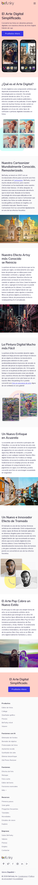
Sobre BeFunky (7, 835)
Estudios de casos (8, 820)
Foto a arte (6, 779)
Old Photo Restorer (9, 760)
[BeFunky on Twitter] (8, 864)
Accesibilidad (18, 879)
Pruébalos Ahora (12, 33)
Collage (4, 711)
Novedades (6, 816)
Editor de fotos (7, 707)
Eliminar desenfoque (9, 756)
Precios (4, 719)
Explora (4, 824)
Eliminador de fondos (9, 738)
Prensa (4, 843)
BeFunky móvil (7, 722)
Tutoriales (5, 813)
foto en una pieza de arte (21, 383)
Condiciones (22, 876)
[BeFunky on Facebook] (13, 864)
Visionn (4, 726)
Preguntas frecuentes (10, 809)
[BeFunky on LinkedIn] (22, 864)
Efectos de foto (8, 771)
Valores (4, 839)
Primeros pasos (7, 801)
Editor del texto (7, 783)
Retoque (5, 775)
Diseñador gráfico (8, 715)
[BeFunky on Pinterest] (3, 864)
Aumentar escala (8, 749)
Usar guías (6, 805)
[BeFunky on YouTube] (27, 864)
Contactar (5, 850)
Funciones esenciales (10, 786)
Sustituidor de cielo (9, 753)
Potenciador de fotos (10, 745)
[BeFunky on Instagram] (17, 864)
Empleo (4, 846)
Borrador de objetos (9, 741)
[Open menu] (34, 3)
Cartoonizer (18, 180)
